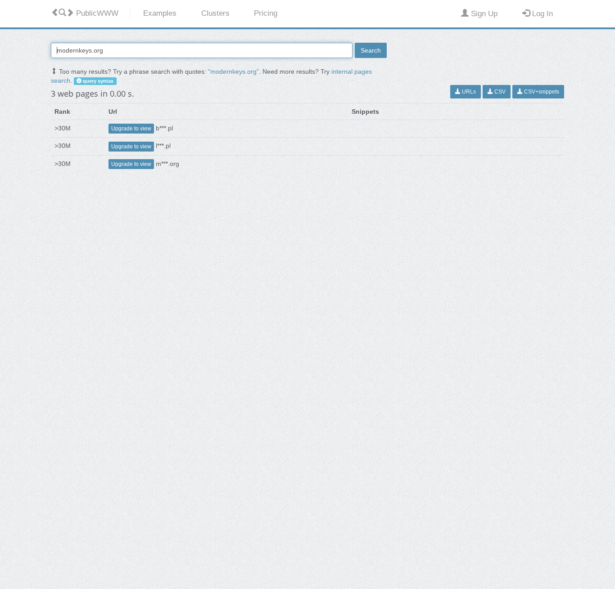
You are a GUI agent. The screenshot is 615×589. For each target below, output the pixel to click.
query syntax (97, 81)
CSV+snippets (541, 92)
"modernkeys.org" (233, 71)
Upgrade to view (131, 128)
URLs (468, 92)
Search (371, 50)
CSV (499, 92)
